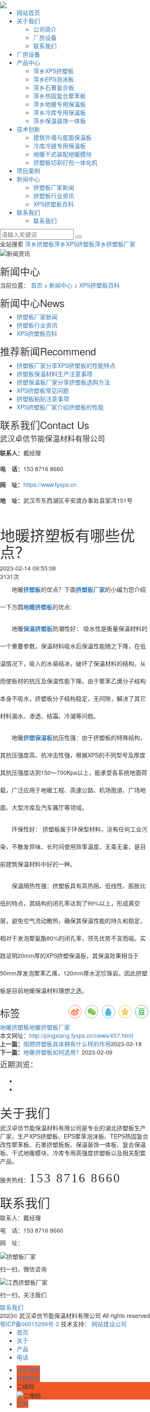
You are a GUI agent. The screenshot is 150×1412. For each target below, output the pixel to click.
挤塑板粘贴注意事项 (43, 399)
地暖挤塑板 (14, 1027)
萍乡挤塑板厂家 (115, 244)
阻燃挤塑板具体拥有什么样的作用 (67, 1044)
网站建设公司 (109, 1324)
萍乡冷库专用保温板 (59, 112)
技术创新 (28, 129)
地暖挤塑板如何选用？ (52, 1052)
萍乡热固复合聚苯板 (59, 96)
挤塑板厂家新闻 (53, 187)
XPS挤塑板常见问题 (43, 390)
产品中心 (28, 62)
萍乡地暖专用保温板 (59, 104)
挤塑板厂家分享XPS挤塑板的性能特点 (66, 365)
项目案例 (28, 170)
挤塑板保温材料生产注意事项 (54, 374)
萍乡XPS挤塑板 (53, 71)
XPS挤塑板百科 (53, 204)
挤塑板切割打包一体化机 (65, 162)
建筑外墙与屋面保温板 (62, 137)
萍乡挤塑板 (39, 244)
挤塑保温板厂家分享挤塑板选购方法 (63, 382)
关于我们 (28, 21)
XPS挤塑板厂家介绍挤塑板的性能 (60, 407)
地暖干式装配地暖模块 (62, 154)
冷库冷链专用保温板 (59, 145)
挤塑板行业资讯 (53, 195)
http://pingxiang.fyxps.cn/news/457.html (81, 1035)
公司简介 (45, 29)
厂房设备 (45, 37)
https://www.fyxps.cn (50, 484)
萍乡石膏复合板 (53, 87)
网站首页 (28, 12)
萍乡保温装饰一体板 (59, 121)
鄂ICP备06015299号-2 (29, 1324)
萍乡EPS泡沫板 (53, 79)
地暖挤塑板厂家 (49, 1027)
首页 (36, 285)
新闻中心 (28, 179)
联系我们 (45, 46)
